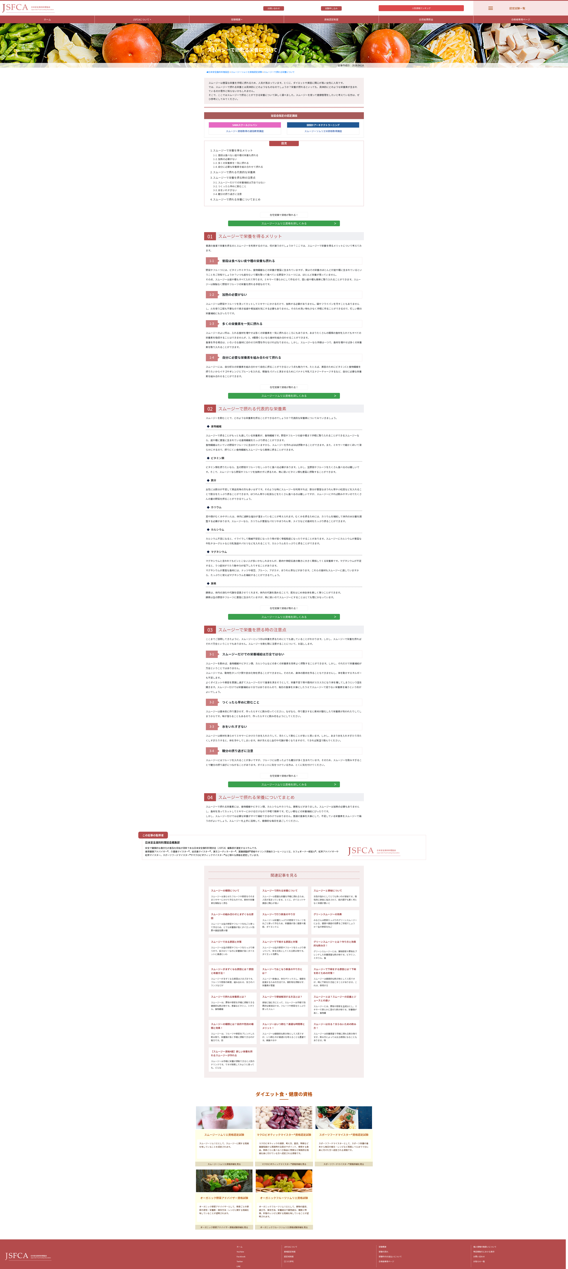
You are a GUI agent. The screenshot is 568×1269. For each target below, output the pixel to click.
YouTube (240, 1251)
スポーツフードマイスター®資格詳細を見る (343, 1164)
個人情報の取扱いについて (484, 1246)
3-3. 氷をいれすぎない (225, 190)
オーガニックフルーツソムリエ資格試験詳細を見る (284, 1227)
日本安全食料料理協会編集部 (162, 842)
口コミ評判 (289, 1261)
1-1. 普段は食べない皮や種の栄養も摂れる (235, 155)
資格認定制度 (331, 19)
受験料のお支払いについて (390, 1256)
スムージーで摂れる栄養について (279, 71)
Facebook (241, 1256)
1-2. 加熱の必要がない (225, 159)
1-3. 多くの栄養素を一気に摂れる (231, 163)
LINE (239, 1266)
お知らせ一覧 (479, 1261)
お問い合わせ (273, 8)
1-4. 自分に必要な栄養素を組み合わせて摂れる (238, 166)
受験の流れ (383, 1251)
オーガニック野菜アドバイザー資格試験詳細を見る (224, 1227)
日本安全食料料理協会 (218, 71)
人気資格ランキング (421, 8)
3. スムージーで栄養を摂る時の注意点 (232, 177)
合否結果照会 (426, 19)
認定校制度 (289, 1256)
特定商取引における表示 (483, 1251)
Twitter (240, 1261)
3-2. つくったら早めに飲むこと (229, 186)
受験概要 (382, 1246)
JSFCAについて (290, 1246)
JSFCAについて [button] (141, 19)
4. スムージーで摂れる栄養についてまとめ (235, 199)
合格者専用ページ (520, 19)
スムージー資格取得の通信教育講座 (245, 131)
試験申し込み (331, 8)
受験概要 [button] (236, 19)
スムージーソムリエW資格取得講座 (323, 131)
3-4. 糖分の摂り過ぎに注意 (227, 194)
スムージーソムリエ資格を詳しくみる (284, 223)
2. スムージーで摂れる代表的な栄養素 (232, 172)
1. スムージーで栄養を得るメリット (231, 150)
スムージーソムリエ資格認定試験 (246, 71)
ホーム (47, 19)
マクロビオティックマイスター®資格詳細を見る (284, 1164)
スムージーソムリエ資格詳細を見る (224, 1164)
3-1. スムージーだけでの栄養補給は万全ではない (239, 182)
